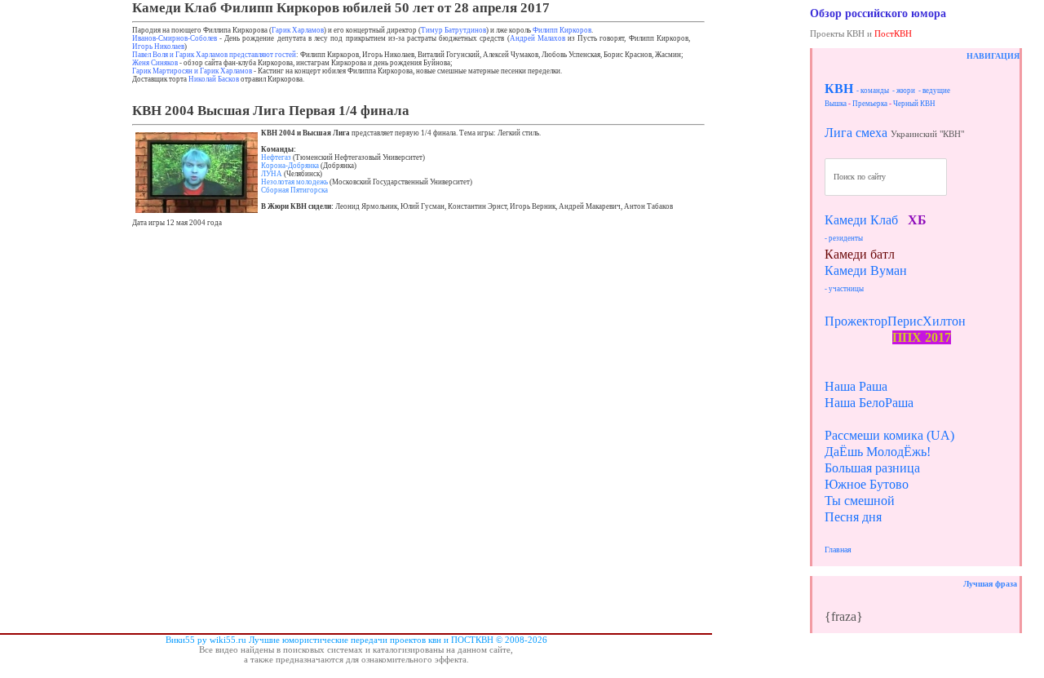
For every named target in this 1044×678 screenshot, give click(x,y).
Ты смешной (860, 500)
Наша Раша (856, 386)
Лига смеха (856, 133)
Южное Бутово (867, 484)
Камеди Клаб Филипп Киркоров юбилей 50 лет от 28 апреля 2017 (341, 8)
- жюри (903, 90)
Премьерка (869, 104)
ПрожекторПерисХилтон (895, 321)
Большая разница (872, 468)
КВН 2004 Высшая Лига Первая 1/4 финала (270, 110)
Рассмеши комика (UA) (889, 435)
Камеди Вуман (866, 270)
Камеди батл (860, 254)
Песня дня (853, 517)
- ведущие (934, 90)
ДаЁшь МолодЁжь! (878, 452)
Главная (838, 549)
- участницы (844, 289)
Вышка (836, 104)
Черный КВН (914, 104)
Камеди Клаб (861, 220)
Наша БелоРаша (869, 403)
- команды (872, 90)
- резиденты (844, 238)
